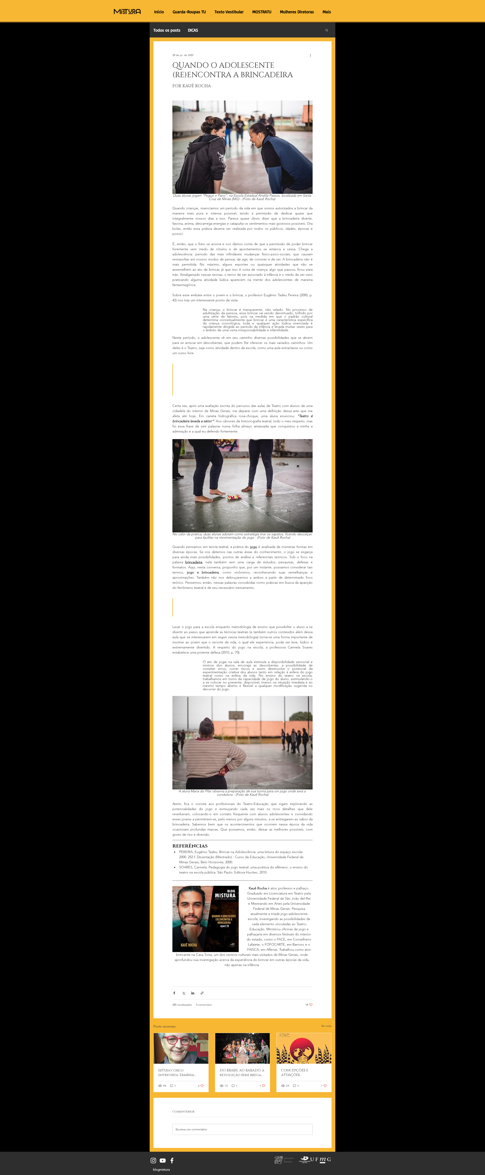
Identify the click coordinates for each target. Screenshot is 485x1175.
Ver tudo (326, 1026)
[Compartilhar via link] (202, 993)
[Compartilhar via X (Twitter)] (183, 993)
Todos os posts (166, 30)
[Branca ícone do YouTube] (162, 1160)
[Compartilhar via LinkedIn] (193, 993)
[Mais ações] (310, 55)
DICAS (193, 30)
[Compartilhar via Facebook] (174, 993)
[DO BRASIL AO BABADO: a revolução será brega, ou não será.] (242, 1048)
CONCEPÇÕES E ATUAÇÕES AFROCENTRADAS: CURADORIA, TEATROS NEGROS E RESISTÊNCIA (301, 1072)
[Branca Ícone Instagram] (153, 1160)
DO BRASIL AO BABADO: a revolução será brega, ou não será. (242, 1072)
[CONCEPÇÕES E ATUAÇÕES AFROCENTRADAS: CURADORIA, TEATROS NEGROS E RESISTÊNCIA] (304, 1048)
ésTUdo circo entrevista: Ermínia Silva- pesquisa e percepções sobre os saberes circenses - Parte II (180, 1072)
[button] (327, 29)
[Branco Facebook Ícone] (172, 1160)
